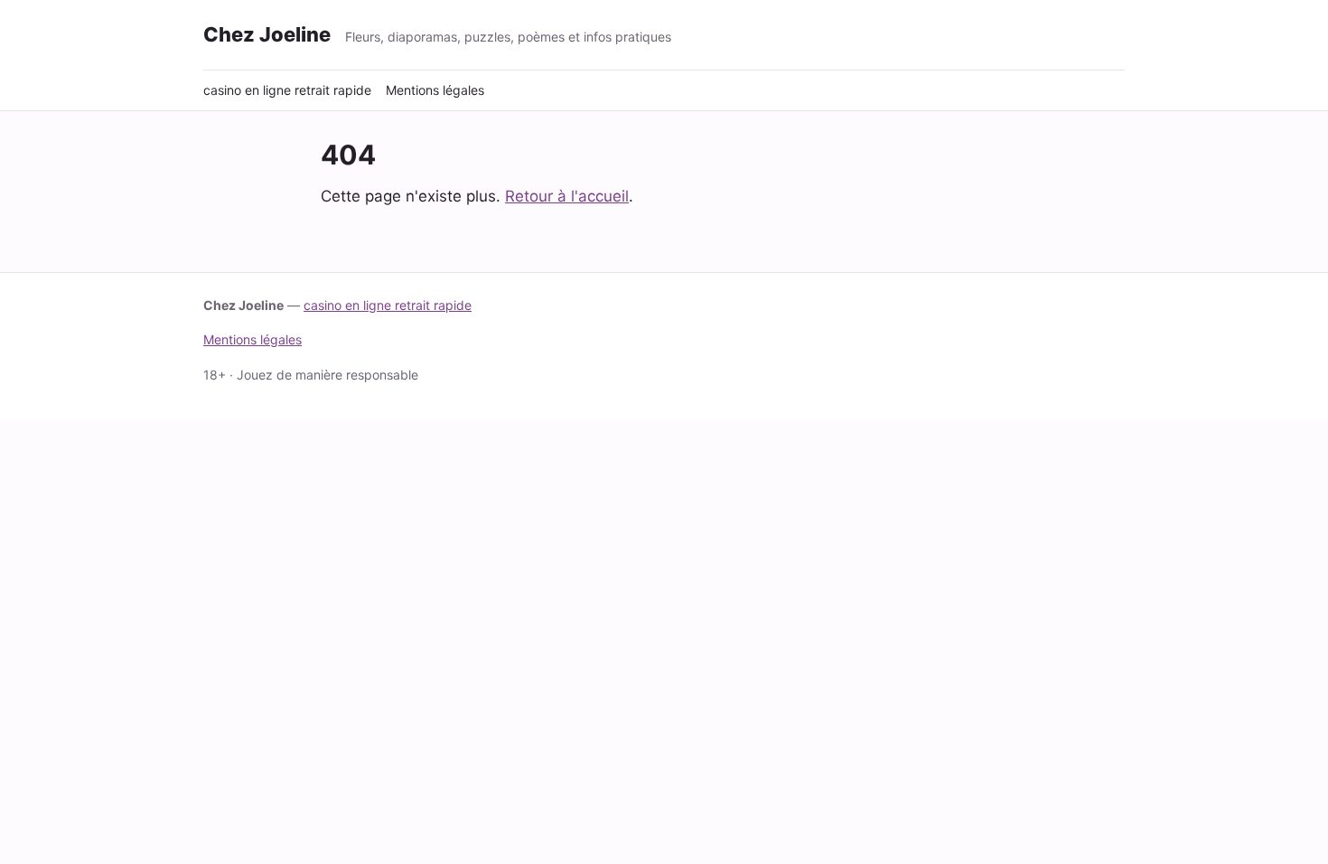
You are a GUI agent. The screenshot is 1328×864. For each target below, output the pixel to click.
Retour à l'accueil (567, 196)
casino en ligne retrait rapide (287, 90)
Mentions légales (435, 90)
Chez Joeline (267, 34)
